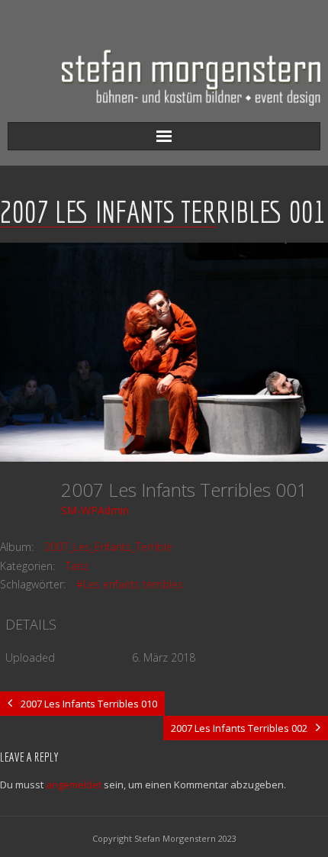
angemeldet (73, 784)
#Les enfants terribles (129, 584)
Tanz (77, 566)
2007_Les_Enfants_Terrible (108, 547)
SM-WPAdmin (95, 510)
